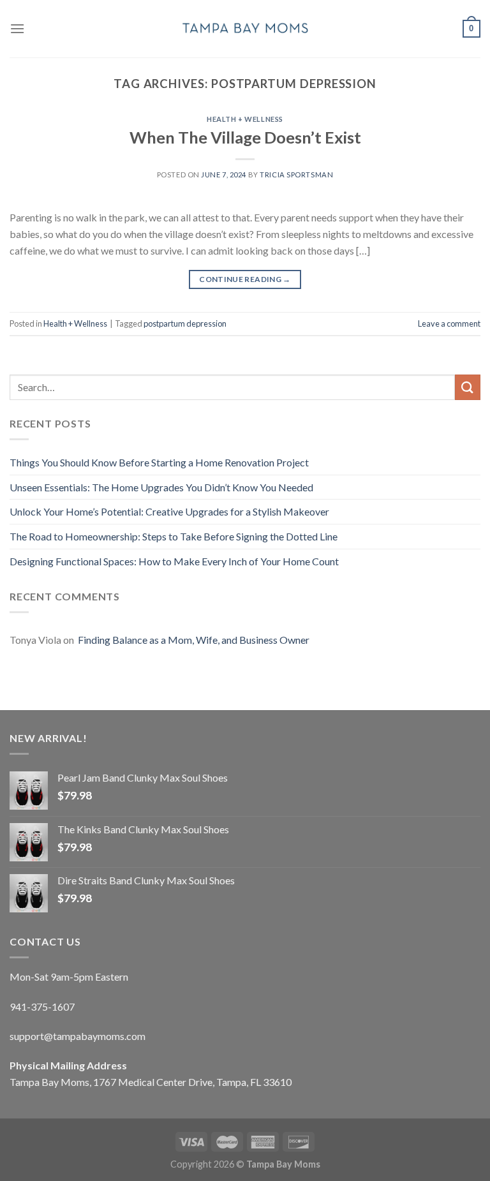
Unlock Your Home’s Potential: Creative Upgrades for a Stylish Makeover (169, 511)
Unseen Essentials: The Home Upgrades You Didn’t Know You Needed (161, 487)
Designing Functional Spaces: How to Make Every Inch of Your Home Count (174, 561)
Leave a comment (449, 323)
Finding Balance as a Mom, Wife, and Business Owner (192, 640)
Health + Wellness (245, 119)
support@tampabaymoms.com (77, 1036)
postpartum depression (185, 323)
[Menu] (17, 28)
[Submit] (467, 387)
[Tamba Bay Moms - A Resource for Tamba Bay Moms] (245, 28)
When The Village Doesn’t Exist (245, 137)
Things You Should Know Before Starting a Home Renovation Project (159, 462)
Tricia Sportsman (296, 174)
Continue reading (245, 279)
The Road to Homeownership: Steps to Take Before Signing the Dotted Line (174, 536)
